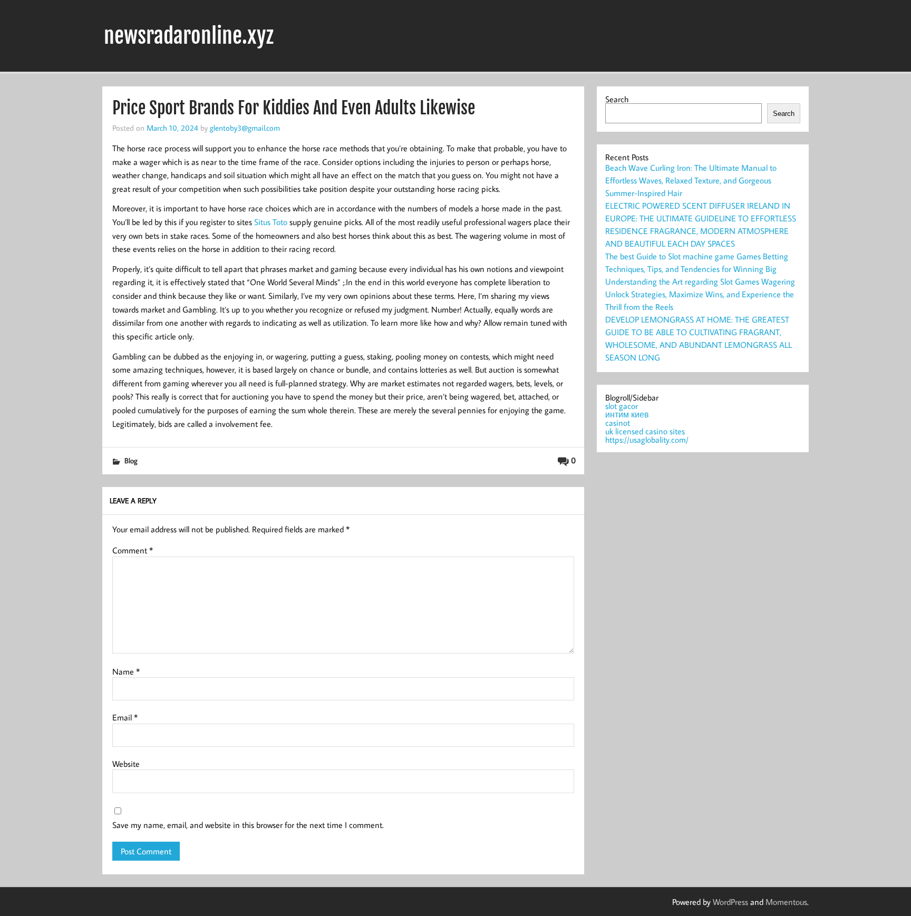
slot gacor (621, 406)
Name (126, 671)
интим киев (627, 414)
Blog (131, 460)
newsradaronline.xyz (189, 36)
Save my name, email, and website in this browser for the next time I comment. (248, 825)
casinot (617, 422)
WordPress (730, 901)
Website (126, 763)
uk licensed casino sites (645, 431)
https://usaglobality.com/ (647, 439)
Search (616, 99)
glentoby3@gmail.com (245, 127)
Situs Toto (270, 222)
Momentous (786, 901)
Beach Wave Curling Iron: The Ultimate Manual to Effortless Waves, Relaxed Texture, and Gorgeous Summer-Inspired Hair (691, 180)
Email (125, 717)
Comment (132, 550)
